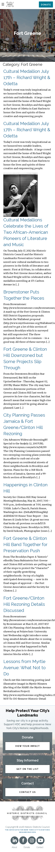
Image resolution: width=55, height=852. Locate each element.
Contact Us (27, 792)
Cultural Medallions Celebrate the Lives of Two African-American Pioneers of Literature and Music (25, 232)
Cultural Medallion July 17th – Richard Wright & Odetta (26, 77)
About (14, 847)
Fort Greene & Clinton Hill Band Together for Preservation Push (25, 544)
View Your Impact (27, 746)
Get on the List (27, 769)
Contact (40, 847)
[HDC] (10, 4)
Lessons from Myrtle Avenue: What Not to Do (24, 667)
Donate (46, 5)
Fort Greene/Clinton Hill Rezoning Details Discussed (24, 604)
